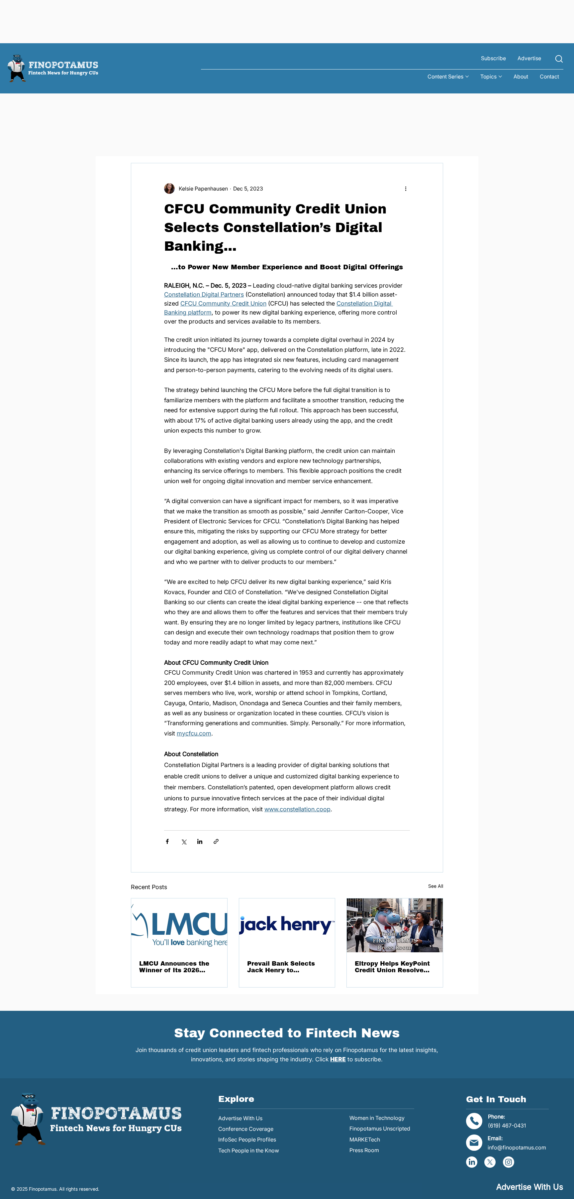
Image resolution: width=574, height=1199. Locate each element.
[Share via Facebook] (167, 841)
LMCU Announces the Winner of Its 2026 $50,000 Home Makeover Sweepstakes (177, 967)
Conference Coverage (245, 1129)
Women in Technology (377, 1118)
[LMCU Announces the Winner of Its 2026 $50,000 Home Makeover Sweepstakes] (179, 925)
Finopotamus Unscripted (379, 1128)
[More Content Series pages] (467, 76)
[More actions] (406, 189)
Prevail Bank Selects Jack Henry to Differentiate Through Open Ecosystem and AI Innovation (286, 967)
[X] (490, 1162)
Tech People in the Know (248, 1150)
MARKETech (364, 1139)
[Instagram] (508, 1162)
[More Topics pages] (500, 76)
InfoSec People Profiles (247, 1139)
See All (435, 886)
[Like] (559, 58)
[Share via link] (216, 841)
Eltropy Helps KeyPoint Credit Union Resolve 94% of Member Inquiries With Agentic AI (392, 967)
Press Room (364, 1150)
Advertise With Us (240, 1118)
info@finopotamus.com (517, 1147)
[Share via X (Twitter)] (183, 841)
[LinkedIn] (471, 1162)
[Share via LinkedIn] (200, 841)
